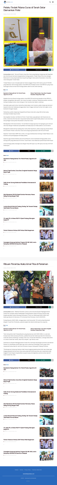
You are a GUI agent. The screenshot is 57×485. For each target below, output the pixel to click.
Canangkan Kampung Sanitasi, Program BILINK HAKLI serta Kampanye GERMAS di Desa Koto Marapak (19, 243)
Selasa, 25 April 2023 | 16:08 (9, 14)
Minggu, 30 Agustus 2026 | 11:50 (10, 174)
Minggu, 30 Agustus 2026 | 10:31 (10, 395)
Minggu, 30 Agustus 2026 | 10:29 (10, 407)
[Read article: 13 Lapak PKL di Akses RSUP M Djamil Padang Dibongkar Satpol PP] (47, 223)
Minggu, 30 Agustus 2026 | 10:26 (10, 419)
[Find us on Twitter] (28, 481)
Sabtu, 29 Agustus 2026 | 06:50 (10, 455)
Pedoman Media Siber (37, 469)
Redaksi (16, 469)
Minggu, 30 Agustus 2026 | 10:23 (10, 431)
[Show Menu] (53, 2)
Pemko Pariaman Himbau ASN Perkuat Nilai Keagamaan (18, 230)
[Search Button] (50, 2)
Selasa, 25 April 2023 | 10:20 (9, 267)
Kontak (21, 469)
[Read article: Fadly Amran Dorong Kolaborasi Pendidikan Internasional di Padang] (47, 187)
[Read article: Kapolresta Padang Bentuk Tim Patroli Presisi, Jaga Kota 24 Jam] (47, 163)
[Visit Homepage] (8, 2)
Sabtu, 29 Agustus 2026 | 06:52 (10, 232)
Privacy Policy (27, 469)
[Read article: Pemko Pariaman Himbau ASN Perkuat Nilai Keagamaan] (47, 234)
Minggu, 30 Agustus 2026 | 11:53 (10, 162)
